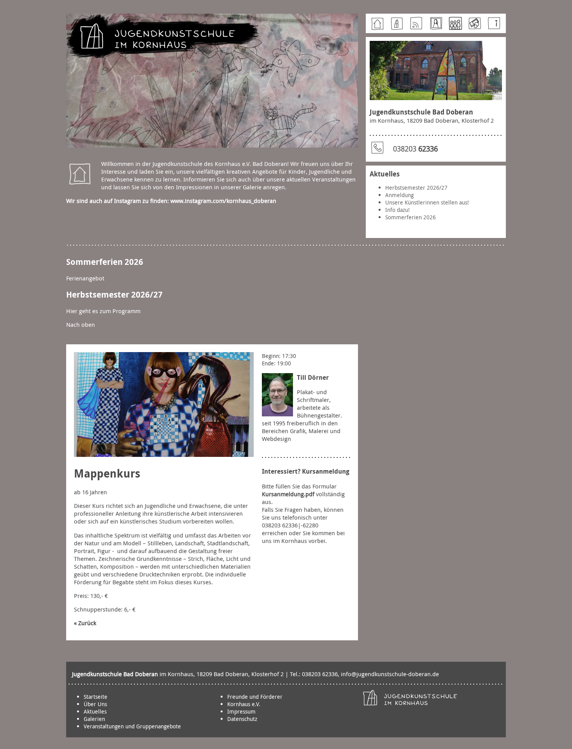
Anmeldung (399, 195)
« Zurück (85, 623)
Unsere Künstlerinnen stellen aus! (427, 202)
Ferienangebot (85, 278)
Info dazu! (397, 209)
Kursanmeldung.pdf (288, 494)
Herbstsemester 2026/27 (416, 187)
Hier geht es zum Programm (103, 311)
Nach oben (80, 324)
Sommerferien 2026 (410, 217)
